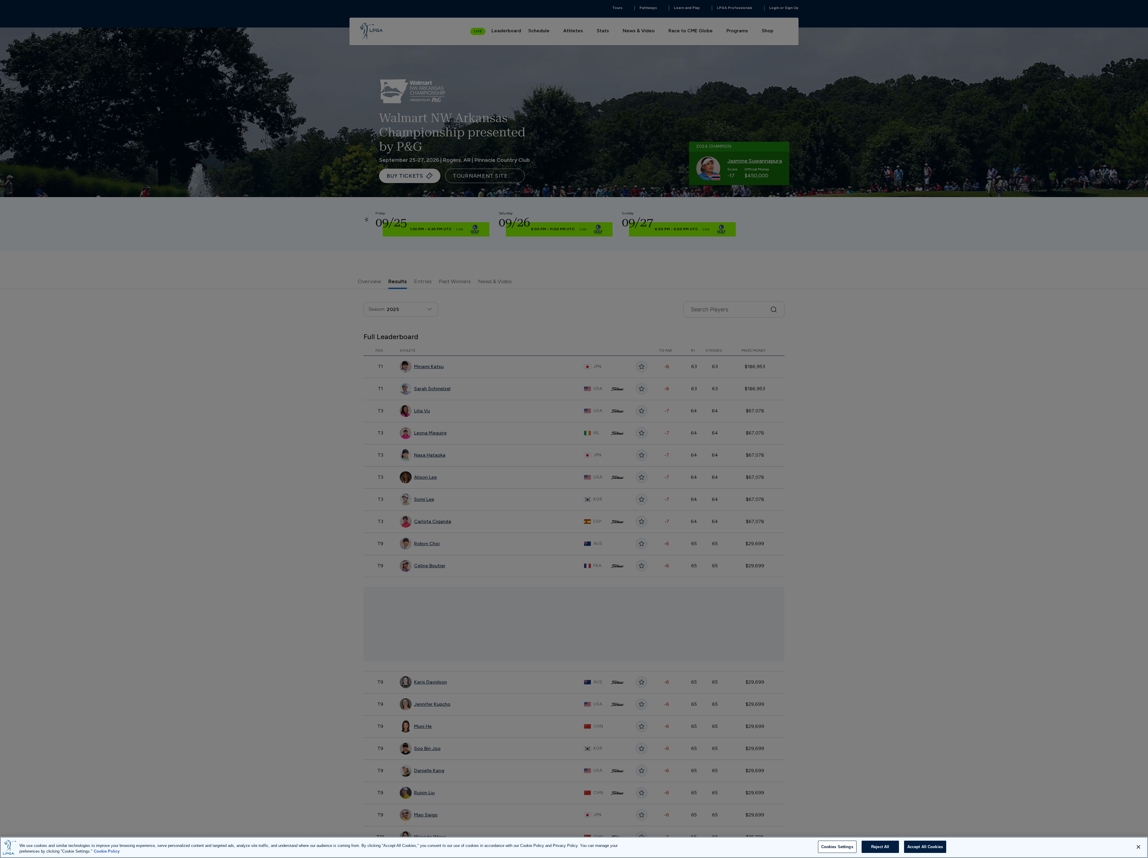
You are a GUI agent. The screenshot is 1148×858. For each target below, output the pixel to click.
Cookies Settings (837, 847)
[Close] (1138, 847)
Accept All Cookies (925, 847)
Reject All (880, 847)
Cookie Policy (107, 851)
